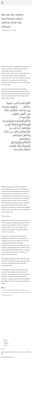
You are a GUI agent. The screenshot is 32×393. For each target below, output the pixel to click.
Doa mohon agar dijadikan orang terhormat (15, 290)
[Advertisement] (16, 49)
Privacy (5, 345)
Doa (4, 288)
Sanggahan (6, 343)
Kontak (5, 340)
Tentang (5, 341)
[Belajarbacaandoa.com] (2, 2)
